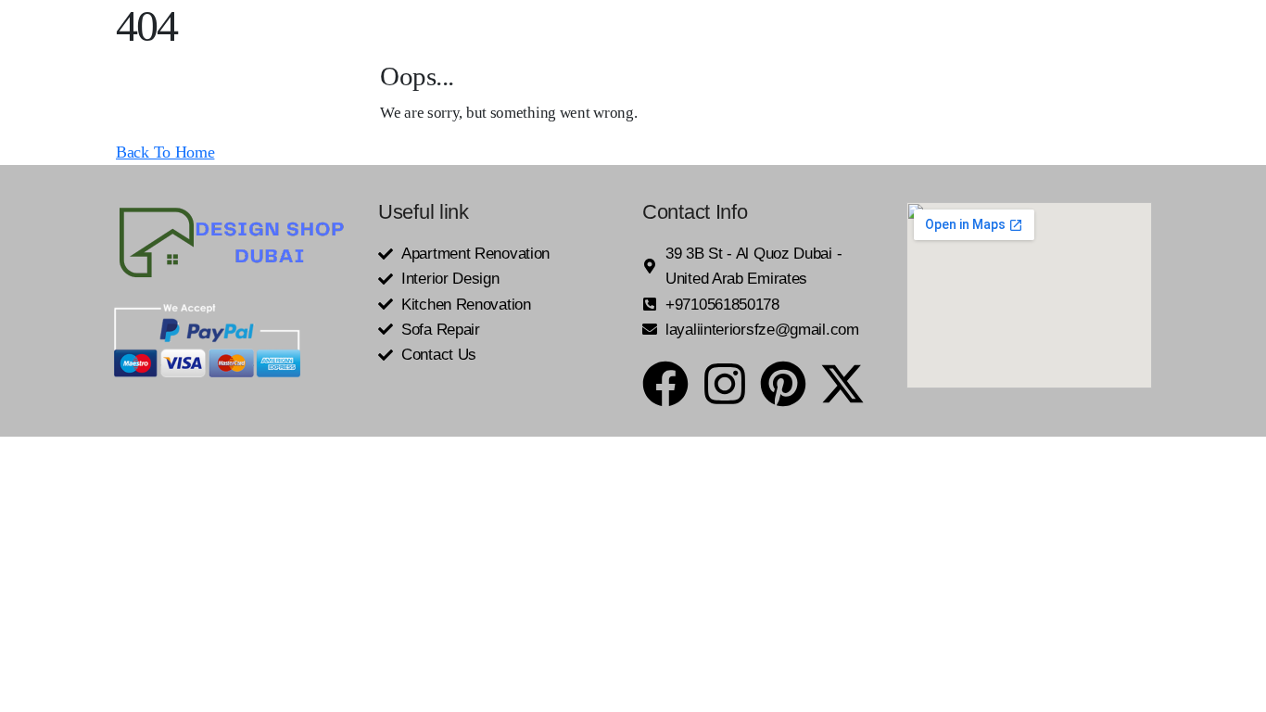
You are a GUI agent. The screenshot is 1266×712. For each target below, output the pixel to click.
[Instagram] (725, 384)
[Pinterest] (783, 384)
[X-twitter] (842, 384)
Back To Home (165, 152)
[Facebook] (665, 384)
